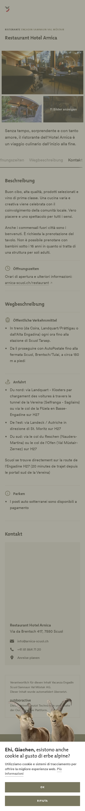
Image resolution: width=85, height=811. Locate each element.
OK (42, 787)
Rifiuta (42, 800)
